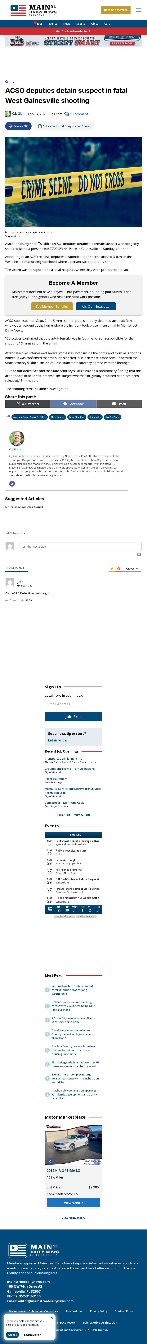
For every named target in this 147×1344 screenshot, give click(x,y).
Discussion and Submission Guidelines (33, 1311)
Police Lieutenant (56, 779)
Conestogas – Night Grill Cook (64, 802)
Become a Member (115, 10)
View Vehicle (73, 1202)
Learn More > (32, 1335)
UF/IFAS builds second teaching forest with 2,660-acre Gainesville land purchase (73, 1006)
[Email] (12, 484)
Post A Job (63, 814)
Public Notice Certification (100, 1322)
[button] (50, 1161)
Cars (107, 23)
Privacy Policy (98, 1311)
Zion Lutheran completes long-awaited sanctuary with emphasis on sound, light (75, 1078)
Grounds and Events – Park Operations (70, 768)
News (66, 23)
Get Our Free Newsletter (72, 31)
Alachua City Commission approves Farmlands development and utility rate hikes (74, 1094)
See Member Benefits (52, 306)
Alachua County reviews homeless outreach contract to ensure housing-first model (73, 1050)
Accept (12, 1335)
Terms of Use (74, 1311)
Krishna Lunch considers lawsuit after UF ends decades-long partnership (72, 989)
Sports (80, 23)
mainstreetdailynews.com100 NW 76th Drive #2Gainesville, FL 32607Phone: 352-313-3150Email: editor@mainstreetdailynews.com (40, 1291)
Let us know (57, 740)
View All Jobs (82, 814)
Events (53, 23)
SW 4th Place (112, 416)
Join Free (73, 716)
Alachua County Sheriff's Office (29, 416)
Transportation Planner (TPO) (64, 758)
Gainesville (95, 416)
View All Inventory (73, 1218)
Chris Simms (57, 416)
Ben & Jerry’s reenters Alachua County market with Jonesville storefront (71, 1034)
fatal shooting (76, 416)
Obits (94, 23)
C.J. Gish (18, 113)
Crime (9, 81)
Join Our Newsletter (96, 306)
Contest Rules (124, 1311)
